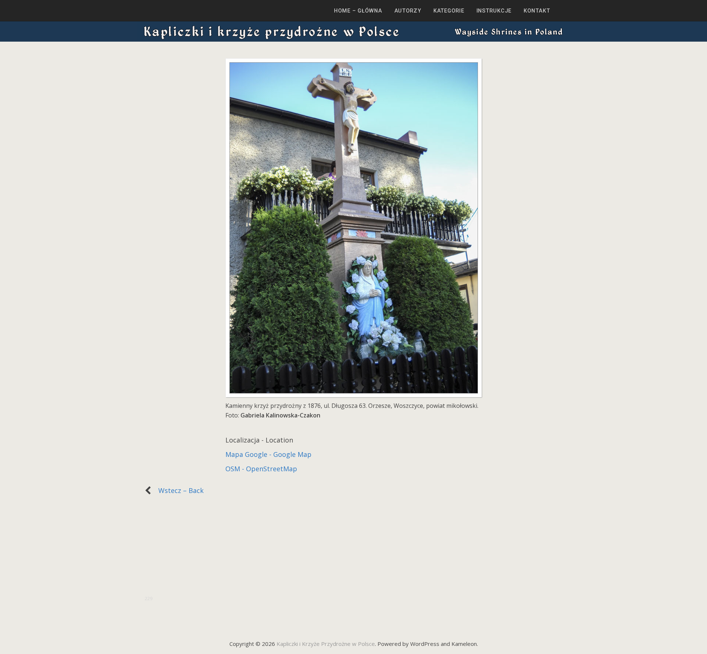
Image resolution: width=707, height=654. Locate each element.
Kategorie (448, 10)
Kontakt (537, 10)
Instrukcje (494, 10)
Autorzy (407, 10)
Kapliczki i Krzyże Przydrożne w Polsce (326, 643)
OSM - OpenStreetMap (261, 468)
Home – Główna (358, 10)
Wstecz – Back (177, 490)
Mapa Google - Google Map (268, 454)
